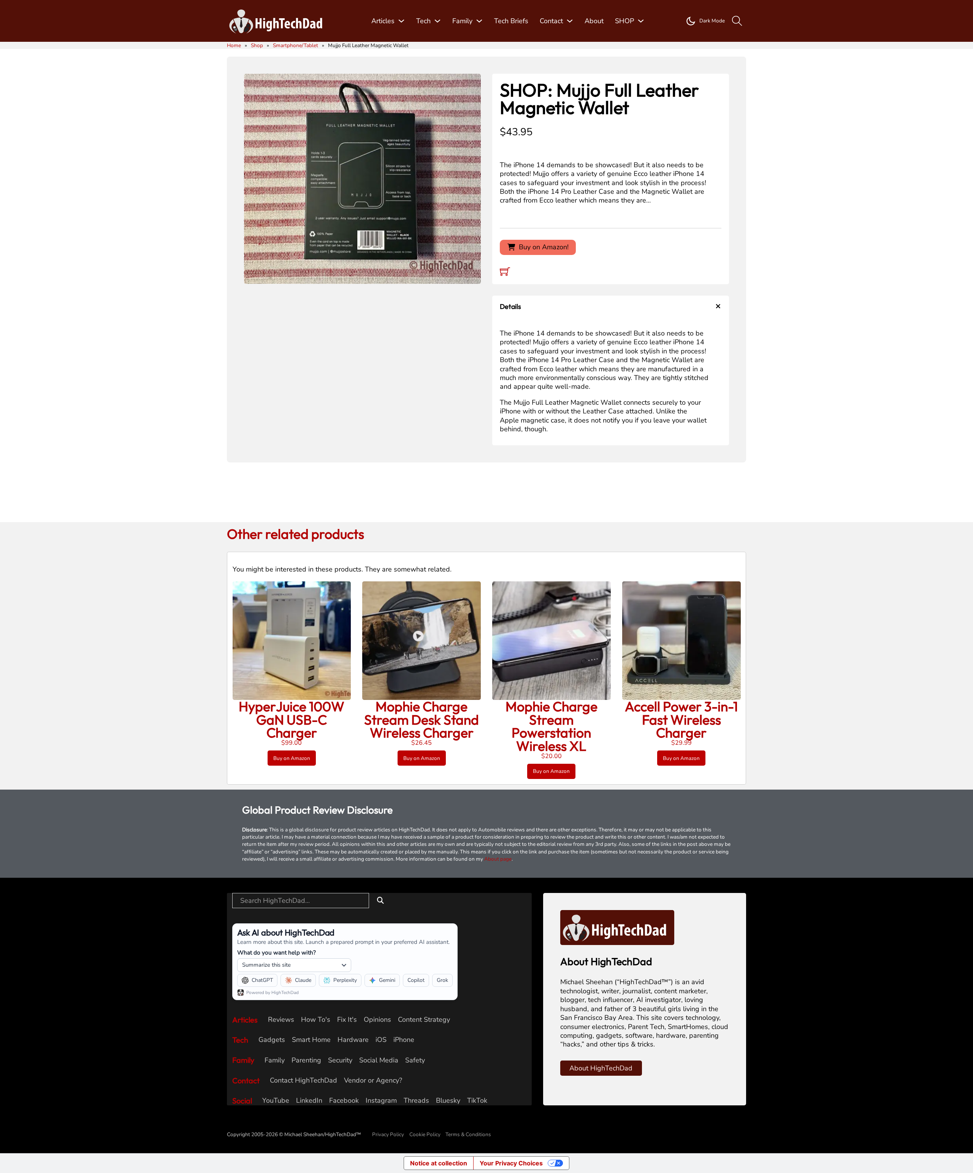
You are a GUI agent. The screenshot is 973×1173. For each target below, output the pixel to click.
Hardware (353, 1039)
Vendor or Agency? (373, 1080)
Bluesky (448, 1100)
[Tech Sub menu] (437, 20)
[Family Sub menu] (479, 20)
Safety (415, 1060)
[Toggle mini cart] (505, 271)
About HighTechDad (600, 1068)
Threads (416, 1100)
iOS (381, 1039)
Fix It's (347, 1019)
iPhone (403, 1039)
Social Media (378, 1060)
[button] (470, 84)
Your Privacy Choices (511, 1163)
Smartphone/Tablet (295, 45)
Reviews (281, 1019)
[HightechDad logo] (278, 21)
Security (340, 1060)
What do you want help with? (276, 952)
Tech (423, 20)
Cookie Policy (425, 1134)
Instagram (381, 1100)
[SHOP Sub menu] (640, 20)
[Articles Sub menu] (401, 20)
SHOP (624, 20)
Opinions (377, 1019)
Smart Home (311, 1039)
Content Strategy (424, 1019)
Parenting (306, 1060)
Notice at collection (438, 1163)
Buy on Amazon (291, 758)
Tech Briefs (511, 20)
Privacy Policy (388, 1134)
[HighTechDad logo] (617, 926)
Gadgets (271, 1039)
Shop (257, 45)
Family (462, 20)
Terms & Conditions (468, 1134)
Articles (383, 20)
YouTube (275, 1100)
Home (234, 45)
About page (498, 859)
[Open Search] (737, 21)
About (594, 20)
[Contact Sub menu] (569, 20)
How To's (315, 1019)
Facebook (344, 1100)
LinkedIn (309, 1100)
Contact (551, 20)
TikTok (477, 1100)
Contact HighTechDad (303, 1080)
